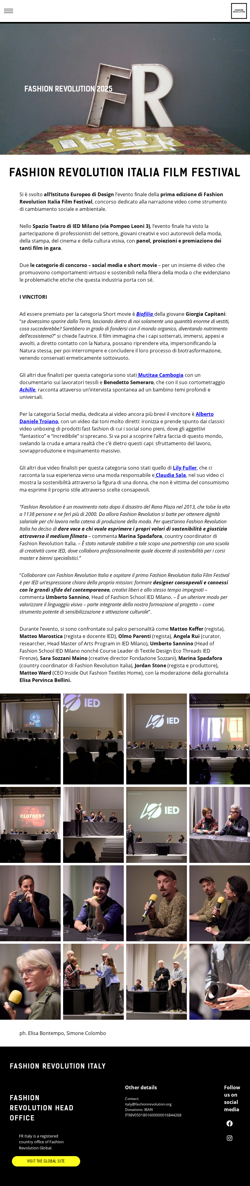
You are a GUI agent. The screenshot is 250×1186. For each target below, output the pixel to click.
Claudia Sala (171, 475)
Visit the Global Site (46, 1161)
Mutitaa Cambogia (161, 375)
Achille (27, 389)
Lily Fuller (185, 467)
